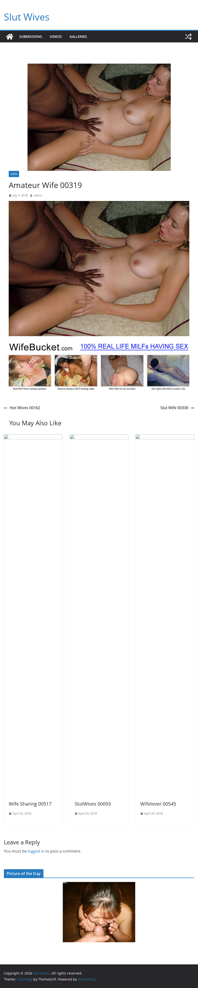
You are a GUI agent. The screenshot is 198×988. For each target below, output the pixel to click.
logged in (36, 851)
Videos (56, 36)
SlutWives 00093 (93, 804)
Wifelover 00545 (158, 804)
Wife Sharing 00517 (30, 804)
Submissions (30, 36)
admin (38, 195)
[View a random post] (188, 36)
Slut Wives (27, 16)
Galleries (78, 36)
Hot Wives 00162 (25, 407)
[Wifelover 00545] (164, 438)
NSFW (14, 174)
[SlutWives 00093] (99, 438)
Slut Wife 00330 (174, 407)
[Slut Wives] (9, 36)
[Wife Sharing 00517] (33, 438)
